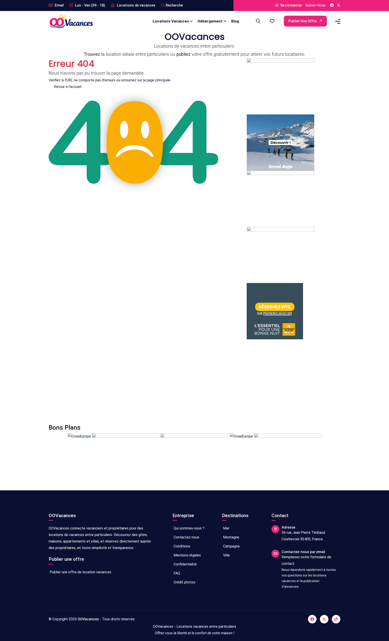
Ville (226, 555)
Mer (225, 528)
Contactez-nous (186, 537)
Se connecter (290, 5)
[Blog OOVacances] (336, 619)
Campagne (231, 546)
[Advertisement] (184, 381)
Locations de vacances (135, 5)
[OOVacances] (71, 21)
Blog (235, 21)
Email (59, 5)
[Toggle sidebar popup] (337, 21)
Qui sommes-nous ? (188, 528)
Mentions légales (187, 555)
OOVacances (88, 619)
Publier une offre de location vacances (80, 572)
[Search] (257, 21)
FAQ (176, 573)
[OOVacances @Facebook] (332, 5)
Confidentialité (185, 564)
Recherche (174, 5)
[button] (272, 21)
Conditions (181, 546)
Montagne (230, 537)
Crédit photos (184, 582)
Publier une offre (302, 21)
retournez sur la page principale (145, 80)
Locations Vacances (171, 21)
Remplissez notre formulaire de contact (306, 560)
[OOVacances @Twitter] (338, 5)
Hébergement (210, 21)
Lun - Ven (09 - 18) (89, 5)
